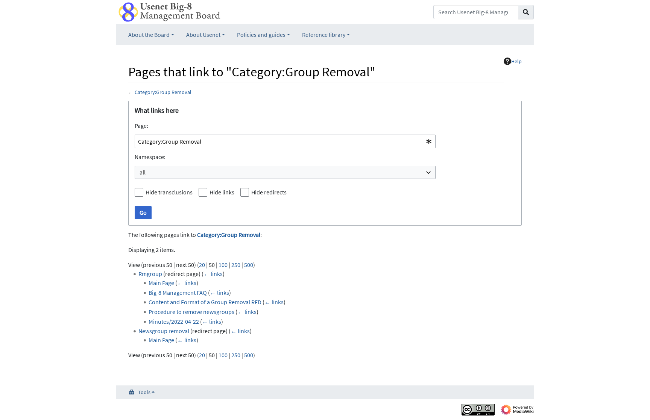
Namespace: (150, 157)
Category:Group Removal (163, 92)
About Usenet (203, 34)
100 (223, 264)
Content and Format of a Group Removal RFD (205, 302)
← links (213, 273)
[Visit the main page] (169, 11)
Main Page (161, 283)
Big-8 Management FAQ (178, 292)
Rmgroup (150, 273)
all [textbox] (143, 172)
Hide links (222, 192)
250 (235, 264)
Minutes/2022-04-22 (174, 321)
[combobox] (285, 142)
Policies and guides (261, 34)
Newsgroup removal (163, 331)
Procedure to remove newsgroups (191, 311)
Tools (144, 392)
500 (248, 264)
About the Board (149, 34)
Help (516, 61)
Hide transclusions (169, 192)
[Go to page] (526, 12)
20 (202, 264)
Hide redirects (269, 192)
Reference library (323, 34)
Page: (141, 125)
